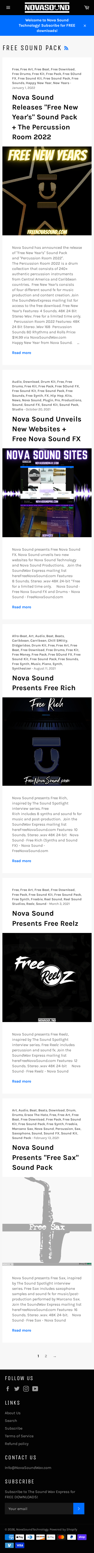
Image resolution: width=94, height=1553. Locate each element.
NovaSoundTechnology (32, 1529)
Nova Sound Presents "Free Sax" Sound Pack (45, 1157)
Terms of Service (19, 1436)
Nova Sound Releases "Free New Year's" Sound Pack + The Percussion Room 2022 (45, 117)
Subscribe (13, 1428)
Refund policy (16, 1443)
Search (11, 1420)
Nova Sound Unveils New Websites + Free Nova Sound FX (46, 429)
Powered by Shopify (63, 1529)
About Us (12, 1413)
